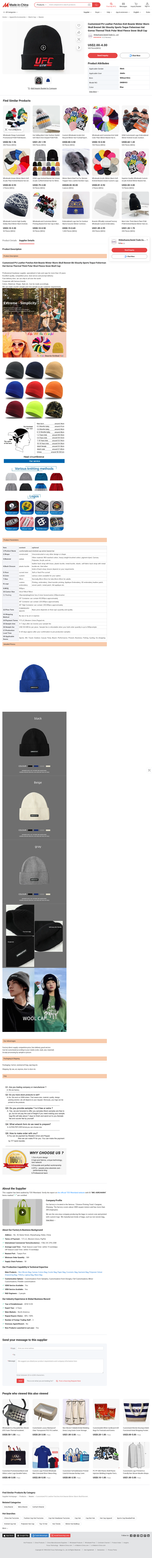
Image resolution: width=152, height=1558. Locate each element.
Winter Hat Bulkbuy (72, 1524)
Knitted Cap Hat (10, 1524)
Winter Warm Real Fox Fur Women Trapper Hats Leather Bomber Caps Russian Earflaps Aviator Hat (75, 179)
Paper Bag (61, 1272)
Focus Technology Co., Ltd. (59, 1550)
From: (13, 1348)
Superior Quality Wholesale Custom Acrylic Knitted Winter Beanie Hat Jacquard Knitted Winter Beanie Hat (135, 179)
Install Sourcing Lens (61, 1535)
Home (4, 17)
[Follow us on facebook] (131, 1535)
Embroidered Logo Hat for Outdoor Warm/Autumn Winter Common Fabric (75, 222)
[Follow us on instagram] (138, 1535)
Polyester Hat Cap (27, 1524)
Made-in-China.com (66, 1545)
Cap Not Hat (90, 1518)
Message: (11, 1361)
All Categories (11, 12)
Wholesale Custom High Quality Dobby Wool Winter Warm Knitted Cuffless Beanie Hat (15, 222)
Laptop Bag (29, 1275)
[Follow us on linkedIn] (148, 1535)
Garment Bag (83, 1272)
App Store (8, 1535)
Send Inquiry (102, 55)
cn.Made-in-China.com (98, 1545)
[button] (89, 5)
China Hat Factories (11, 1518)
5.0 (122, 243)
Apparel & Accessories (17, 17)
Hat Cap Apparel (106, 1518)
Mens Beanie (22, 1507)
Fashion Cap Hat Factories (33, 1518)
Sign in (147, 6)
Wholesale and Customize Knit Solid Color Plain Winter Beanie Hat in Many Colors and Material (105, 136)
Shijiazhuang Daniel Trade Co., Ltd (106, 35)
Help (108, 12)
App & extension (122, 12)
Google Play (22, 1535)
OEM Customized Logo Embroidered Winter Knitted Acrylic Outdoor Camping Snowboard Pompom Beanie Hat (135, 136)
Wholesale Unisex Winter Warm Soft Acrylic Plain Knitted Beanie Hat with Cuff (16, 179)
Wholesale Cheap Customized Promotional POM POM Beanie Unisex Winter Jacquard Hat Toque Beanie (15, 136)
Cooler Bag (52, 1272)
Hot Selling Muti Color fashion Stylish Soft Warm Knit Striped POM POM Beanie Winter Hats (46, 136)
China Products (40, 1543)
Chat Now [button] (136, 55)
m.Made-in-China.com (82, 1545)
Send (20, 1381)
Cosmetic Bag (71, 1272)
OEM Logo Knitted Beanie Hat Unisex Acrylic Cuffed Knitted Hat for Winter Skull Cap (46, 179)
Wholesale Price (90, 1543)
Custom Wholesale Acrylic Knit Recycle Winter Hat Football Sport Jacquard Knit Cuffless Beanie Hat (75, 136)
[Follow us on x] (134, 1535)
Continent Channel (104, 1543)
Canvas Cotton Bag (39, 1272)
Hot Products (28, 1543)
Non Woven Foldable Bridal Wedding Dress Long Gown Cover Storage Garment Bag (76, 1430)
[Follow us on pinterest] (145, 1535)
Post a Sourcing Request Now (68, 1381)
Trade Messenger (40, 1535)
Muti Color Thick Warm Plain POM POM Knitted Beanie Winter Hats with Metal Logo (135, 222)
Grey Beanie (8, 1507)
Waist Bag (38, 1275)
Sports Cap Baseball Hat (126, 1518)
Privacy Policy (112, 1550)
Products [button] (40, 4)
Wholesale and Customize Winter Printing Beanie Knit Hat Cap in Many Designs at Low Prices (46, 222)
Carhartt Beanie (38, 1507)
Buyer (97, 12)
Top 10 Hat (43, 1524)
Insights (126, 1543)
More (4, 1528)
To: (14, 1355)
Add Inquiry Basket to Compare (44, 88)
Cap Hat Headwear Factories (59, 1518)
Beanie (41, 17)
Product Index (116, 1543)
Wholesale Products (76, 1543)
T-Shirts (21, 1275)
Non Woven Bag (24, 1272)
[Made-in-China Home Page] (15, 4)
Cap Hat (78, 1518)
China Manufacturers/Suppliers (57, 1543)
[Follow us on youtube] (141, 1535)
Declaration (101, 1550)
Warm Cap (32, 17)
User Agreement (89, 1550)
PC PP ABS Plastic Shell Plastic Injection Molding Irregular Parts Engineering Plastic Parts (104, 1473)
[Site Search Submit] (96, 4)
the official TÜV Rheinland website (71, 1192)
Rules (148, 12)
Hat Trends (56, 1524)
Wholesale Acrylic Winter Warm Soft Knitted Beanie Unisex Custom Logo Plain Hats (105, 179)
